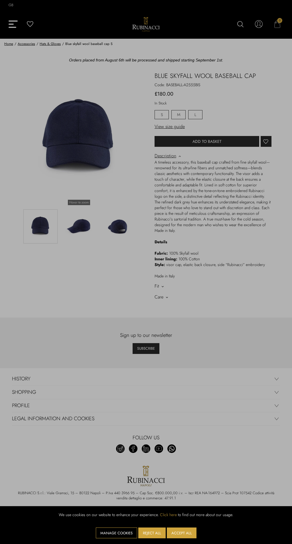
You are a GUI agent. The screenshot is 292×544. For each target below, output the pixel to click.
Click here (168, 515)
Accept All (181, 533)
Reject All (152, 533)
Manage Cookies (116, 533)
